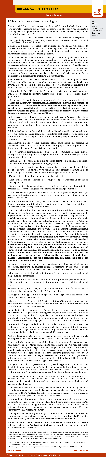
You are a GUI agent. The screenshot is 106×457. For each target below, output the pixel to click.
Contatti (95, 35)
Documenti (96, 33)
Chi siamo (95, 24)
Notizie (94, 26)
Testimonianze (97, 28)
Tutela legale (97, 31)
